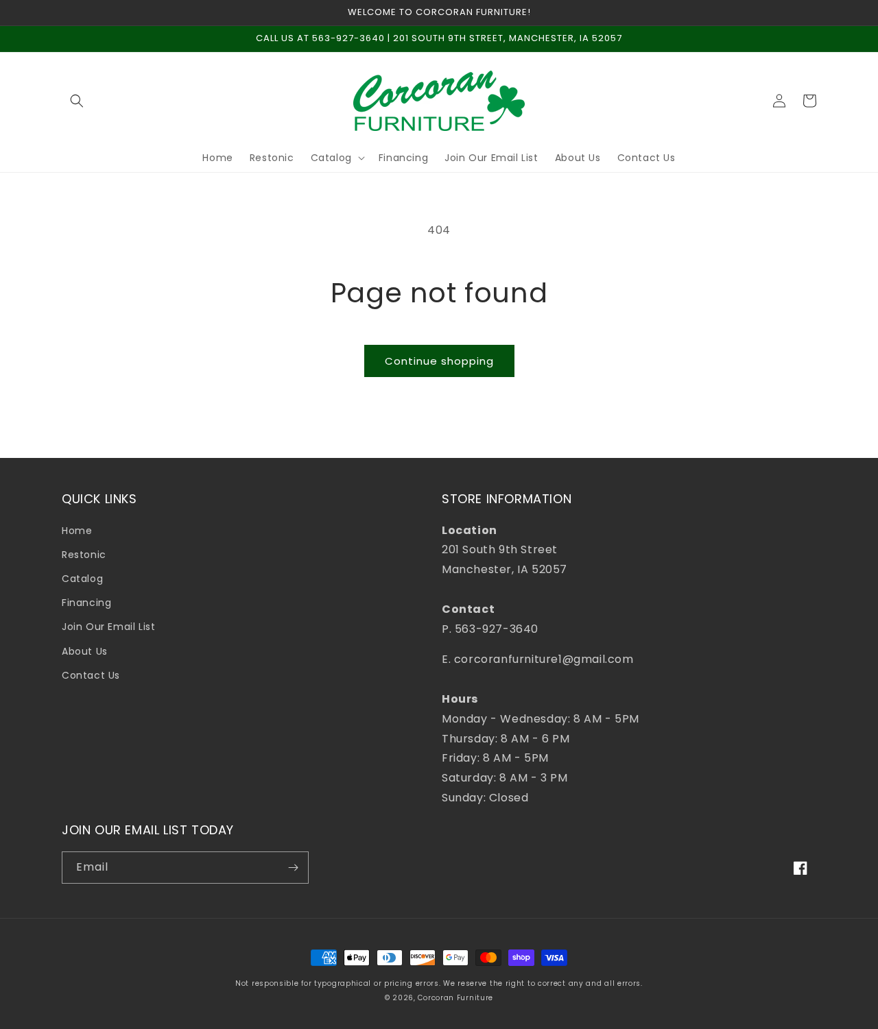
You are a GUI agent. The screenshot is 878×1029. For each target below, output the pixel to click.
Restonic (84, 554)
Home (77, 530)
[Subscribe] (293, 867)
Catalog (82, 578)
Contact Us (91, 675)
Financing (86, 602)
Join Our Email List (108, 626)
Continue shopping (439, 361)
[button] (77, 101)
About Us (85, 651)
